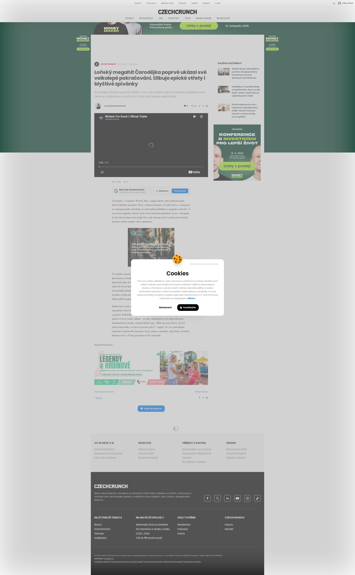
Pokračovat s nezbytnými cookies (204, 264)
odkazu (191, 298)
